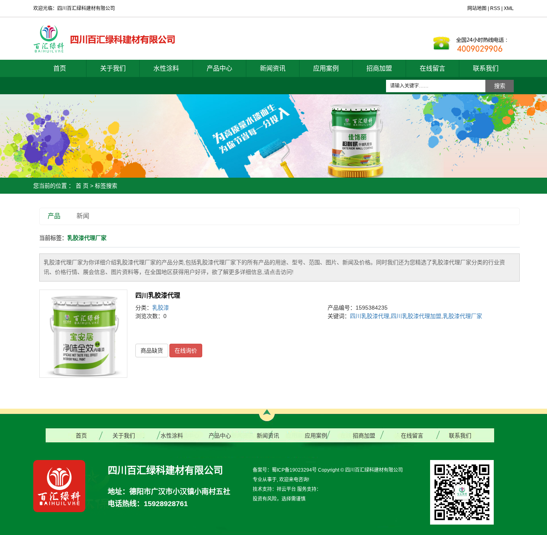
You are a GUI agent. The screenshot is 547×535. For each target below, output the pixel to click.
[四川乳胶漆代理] (83, 334)
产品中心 (219, 68)
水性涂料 (166, 68)
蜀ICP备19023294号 (294, 470)
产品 (54, 216)
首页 (59, 68)
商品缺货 (152, 350)
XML (509, 8)
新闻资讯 (273, 68)
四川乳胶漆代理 (157, 295)
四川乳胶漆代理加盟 (416, 316)
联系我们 (486, 68)
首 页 (82, 185)
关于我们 (113, 68)
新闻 (82, 216)
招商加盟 (379, 68)
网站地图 (477, 8)
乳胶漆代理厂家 (462, 316)
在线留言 (432, 68)
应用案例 (326, 68)
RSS (495, 8)
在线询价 (186, 350)
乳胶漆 (160, 307)
